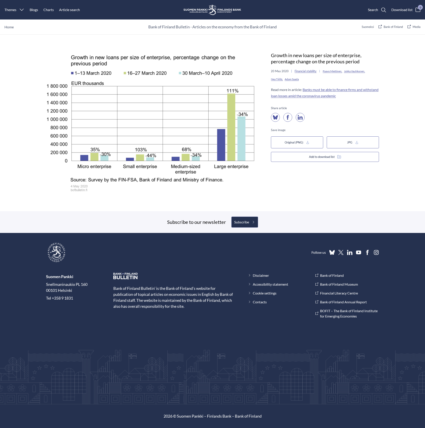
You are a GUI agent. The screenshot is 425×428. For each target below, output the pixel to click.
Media (417, 27)
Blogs (34, 10)
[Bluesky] (332, 252)
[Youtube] (358, 252)
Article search (69, 10)
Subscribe (241, 222)
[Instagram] (376, 252)
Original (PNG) (294, 142)
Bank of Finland (393, 27)
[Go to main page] (212, 9)
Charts (48, 10)
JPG (349, 142)
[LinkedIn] (349, 252)
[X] (341, 252)
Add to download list (322, 157)
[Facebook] (367, 252)
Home (9, 27)
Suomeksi (368, 27)
